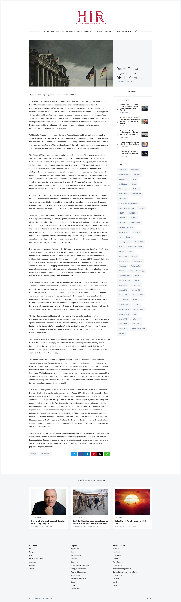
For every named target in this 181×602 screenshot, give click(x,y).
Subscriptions (117, 575)
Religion (121, 271)
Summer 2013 (136, 290)
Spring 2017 (136, 285)
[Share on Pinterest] (94, 454)
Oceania (98, 31)
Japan (128, 237)
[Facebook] (150, 598)
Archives (108, 31)
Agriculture (122, 170)
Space (137, 280)
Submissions (117, 565)
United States (138, 309)
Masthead (116, 552)
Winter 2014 (136, 319)
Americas (88, 31)
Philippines (122, 266)
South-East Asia (124, 280)
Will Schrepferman (91, 526)
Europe (50, 31)
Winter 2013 (123, 319)
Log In (117, 31)
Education (122, 199)
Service (137, 276)
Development (136, 194)
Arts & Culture (123, 179)
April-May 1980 (124, 174)
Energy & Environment (126, 208)
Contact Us (117, 555)
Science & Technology (136, 271)
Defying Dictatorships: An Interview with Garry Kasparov (48, 522)
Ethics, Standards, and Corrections (125, 572)
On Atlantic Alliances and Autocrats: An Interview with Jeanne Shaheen (90, 522)
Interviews (136, 232)
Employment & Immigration (128, 203)
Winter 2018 (136, 324)
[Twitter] (147, 598)
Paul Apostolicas (48, 526)
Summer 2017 (123, 295)
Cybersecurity (123, 189)
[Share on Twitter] (74, 454)
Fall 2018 (122, 223)
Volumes (116, 579)
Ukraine (136, 305)
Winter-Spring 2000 (138, 329)
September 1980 (124, 276)
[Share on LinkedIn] (87, 454)
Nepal (130, 252)
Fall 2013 (132, 213)
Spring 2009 (123, 285)
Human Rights (123, 232)
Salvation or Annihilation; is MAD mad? (130, 522)
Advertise (116, 562)
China (134, 184)
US (44, 31)
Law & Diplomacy (124, 242)
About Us (116, 549)
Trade (135, 300)
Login (115, 585)
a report (87, 162)
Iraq (120, 237)
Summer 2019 (138, 295)
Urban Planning (124, 314)
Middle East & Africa (72, 31)
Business (74, 552)
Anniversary (135, 170)
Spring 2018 (123, 290)
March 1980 (139, 242)
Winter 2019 (45, 454)
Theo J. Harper (132, 526)
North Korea (123, 256)
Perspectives (137, 261)
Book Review (123, 184)
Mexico (121, 247)
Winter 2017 (123, 324)
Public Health (135, 266)
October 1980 (123, 261)
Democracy (123, 194)
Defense (136, 189)
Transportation (124, 305)
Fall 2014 (122, 218)
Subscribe (127, 31)
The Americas (123, 300)
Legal (115, 582)
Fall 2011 (121, 213)
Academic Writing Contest (122, 569)
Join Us (115, 559)
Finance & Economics (126, 227)
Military (121, 252)
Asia (58, 31)
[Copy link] (107, 454)
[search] (136, 31)
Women (121, 333)
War (135, 314)
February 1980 (135, 223)
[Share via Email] (100, 454)
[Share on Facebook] (81, 454)
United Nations (124, 309)
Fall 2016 (133, 218)
